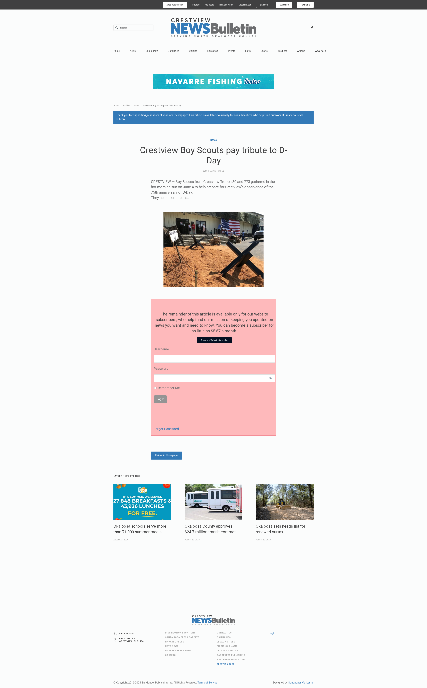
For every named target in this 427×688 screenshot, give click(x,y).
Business (282, 51)
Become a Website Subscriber (214, 340)
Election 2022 (225, 664)
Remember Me (168, 388)
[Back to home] (214, 27)
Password (161, 369)
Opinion (193, 51)
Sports (264, 51)
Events (231, 51)
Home (116, 51)
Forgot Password (166, 429)
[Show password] (270, 378)
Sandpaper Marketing (301, 682)
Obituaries (173, 51)
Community (152, 51)
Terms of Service (207, 682)
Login (272, 633)
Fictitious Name (226, 4)
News (133, 51)
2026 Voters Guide (174, 4)
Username (161, 349)
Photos (195, 4)
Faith (248, 51)
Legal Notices (245, 4)
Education (212, 51)
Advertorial (321, 51)
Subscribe (284, 4)
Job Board (209, 4)
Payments (305, 4)
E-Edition (264, 4)
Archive (301, 51)
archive (221, 170)
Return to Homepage (166, 455)
